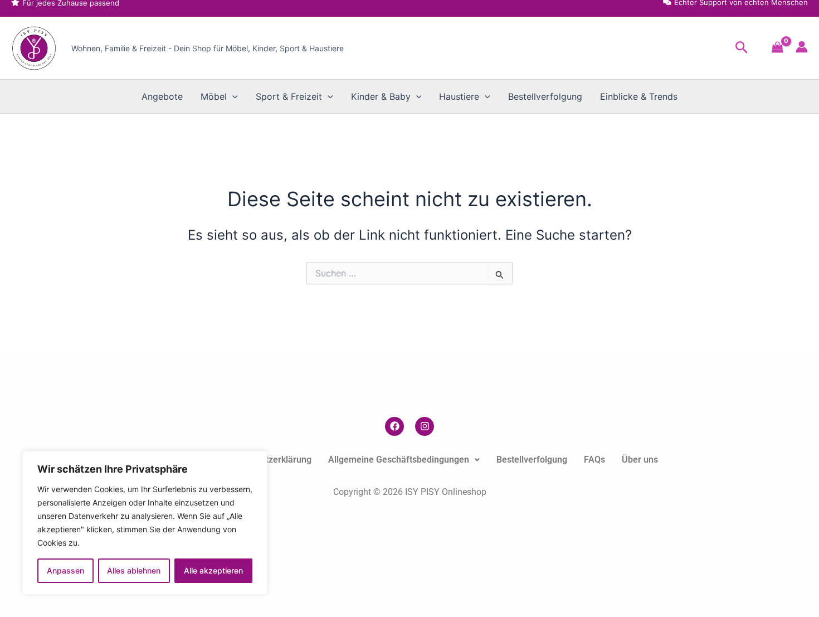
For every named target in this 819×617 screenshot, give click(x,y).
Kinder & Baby (381, 96)
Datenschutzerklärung (267, 459)
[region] (144, 523)
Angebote (162, 96)
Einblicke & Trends (638, 96)
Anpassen (65, 570)
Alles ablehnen (133, 570)
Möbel (214, 96)
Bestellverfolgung (545, 96)
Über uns (640, 459)
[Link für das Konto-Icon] (802, 47)
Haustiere (459, 96)
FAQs (594, 459)
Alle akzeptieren (213, 570)
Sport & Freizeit (289, 96)
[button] (742, 47)
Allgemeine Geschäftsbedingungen (398, 459)
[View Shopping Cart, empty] (777, 48)
